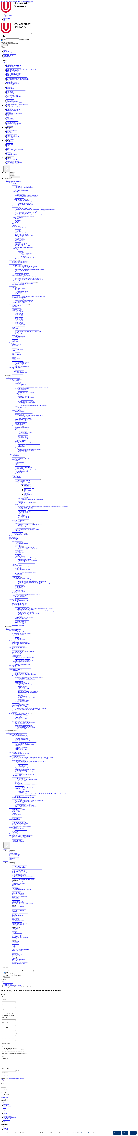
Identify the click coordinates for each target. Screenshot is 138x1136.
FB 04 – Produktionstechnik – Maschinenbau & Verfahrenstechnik (21, 69)
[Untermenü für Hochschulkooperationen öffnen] (21, 734)
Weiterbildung (9, 126)
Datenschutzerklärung (83, 1132)
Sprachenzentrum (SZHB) (12, 95)
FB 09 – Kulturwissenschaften (13, 75)
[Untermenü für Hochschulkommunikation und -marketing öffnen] (29, 304)
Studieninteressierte (7, 52)
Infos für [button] (5, 849)
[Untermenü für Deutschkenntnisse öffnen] (26, 431)
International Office (10, 91)
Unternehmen (6, 56)
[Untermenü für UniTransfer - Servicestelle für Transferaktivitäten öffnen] (32, 835)
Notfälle (8, 148)
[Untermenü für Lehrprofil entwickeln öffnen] (22, 541)
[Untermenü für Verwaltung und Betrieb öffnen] (23, 299)
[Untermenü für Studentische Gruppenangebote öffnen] (29, 607)
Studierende (6, 51)
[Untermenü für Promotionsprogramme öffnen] (23, 650)
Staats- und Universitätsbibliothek (14, 96)
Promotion (8, 131)
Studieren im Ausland (11, 122)
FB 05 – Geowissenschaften (12, 70)
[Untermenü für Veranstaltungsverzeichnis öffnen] (24, 457)
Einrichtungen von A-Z (11, 82)
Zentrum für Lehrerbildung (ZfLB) (14, 103)
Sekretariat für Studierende (12, 93)
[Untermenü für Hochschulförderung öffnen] (19, 756)
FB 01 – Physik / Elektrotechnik (13, 65)
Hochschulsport (9, 143)
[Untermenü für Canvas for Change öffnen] (24, 778)
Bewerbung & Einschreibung (13, 106)
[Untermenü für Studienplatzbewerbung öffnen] (23, 426)
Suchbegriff (3, 39)
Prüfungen (8, 112)
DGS (4, 1108)
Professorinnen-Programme (12, 161)
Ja (3, 1056)
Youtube (5, 1127)
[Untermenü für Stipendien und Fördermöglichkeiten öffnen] (35, 502)
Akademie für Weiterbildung (12, 83)
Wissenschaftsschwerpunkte (12, 163)
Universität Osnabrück (8, 1013)
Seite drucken (4, 1080)
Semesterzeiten (9, 114)
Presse (4, 58)
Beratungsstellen (10, 88)
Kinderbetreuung (10, 139)
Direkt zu (5, 62)
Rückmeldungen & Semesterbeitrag (14, 113)
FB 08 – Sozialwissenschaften (13, 74)
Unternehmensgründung (11, 134)
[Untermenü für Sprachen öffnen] (16, 348)
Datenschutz (6, 1104)
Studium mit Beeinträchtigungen (13, 123)
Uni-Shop (8, 152)
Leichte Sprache (7, 1106)
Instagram (5, 1128)
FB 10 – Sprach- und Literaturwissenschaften (16, 77)
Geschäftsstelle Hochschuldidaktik (16, 1078)
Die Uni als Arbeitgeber (11, 135)
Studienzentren (9, 97)
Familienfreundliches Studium (13, 109)
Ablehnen (125, 1132)
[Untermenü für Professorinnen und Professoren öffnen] (27, 265)
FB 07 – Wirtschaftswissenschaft (13, 73)
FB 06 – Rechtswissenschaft (12, 71)
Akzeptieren (133, 1132)
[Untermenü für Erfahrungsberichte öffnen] (29, 484)
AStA (7, 86)
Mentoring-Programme (11, 130)
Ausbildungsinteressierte (14, 855)
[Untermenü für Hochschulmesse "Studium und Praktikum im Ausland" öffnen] (40, 479)
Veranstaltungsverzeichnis (12, 124)
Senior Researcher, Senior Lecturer (14, 162)
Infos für (5, 50)
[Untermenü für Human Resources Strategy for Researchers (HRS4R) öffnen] (37, 282)
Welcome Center (10, 100)
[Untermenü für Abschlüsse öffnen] (20, 383)
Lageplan (8, 146)
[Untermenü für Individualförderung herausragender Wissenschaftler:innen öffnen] (41, 677)
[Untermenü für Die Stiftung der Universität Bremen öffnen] (29, 777)
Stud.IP (8, 117)
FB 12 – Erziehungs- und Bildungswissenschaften (17, 79)
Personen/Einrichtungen (7, 42)
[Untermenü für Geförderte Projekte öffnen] (24, 786)
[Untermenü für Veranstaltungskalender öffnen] (23, 361)
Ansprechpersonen (5, 1097)
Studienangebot (9, 118)
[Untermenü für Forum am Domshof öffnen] (19, 260)
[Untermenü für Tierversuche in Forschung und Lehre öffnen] (29, 721)
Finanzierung (9, 108)
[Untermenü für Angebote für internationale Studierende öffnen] (33, 523)
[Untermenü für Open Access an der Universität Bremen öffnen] (30, 633)
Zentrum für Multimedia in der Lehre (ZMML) (17, 104)
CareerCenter (9, 128)
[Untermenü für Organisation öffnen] (15, 286)
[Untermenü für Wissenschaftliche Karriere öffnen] (21, 264)
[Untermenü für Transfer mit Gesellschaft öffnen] (21, 808)
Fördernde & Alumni (8, 55)
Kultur (7, 145)
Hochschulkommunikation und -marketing (16, 90)
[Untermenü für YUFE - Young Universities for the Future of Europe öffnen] (36, 742)
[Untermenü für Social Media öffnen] (18, 335)
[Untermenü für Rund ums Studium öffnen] (18, 599)
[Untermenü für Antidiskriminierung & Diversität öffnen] (27, 199)
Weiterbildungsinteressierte (9, 54)
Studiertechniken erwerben (12, 121)
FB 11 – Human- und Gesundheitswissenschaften (17, 78)
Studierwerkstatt (10, 99)
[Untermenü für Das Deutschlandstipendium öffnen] (25, 760)
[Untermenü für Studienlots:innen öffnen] (23, 414)
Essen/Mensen (9, 141)
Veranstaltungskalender (11, 154)
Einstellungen (117, 1132)
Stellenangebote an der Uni (12, 136)
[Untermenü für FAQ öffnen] (17, 448)
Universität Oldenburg (8, 1015)
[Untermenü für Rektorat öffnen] (16, 287)
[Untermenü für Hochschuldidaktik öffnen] (21, 577)
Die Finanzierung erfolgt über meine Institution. (14, 1047)
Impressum (5, 1102)
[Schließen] (6, 628)
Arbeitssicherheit (10, 84)
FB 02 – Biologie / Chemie (12, 66)
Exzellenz (8, 158)
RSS (2, 1079)
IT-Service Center (10, 92)
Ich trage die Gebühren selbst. (10, 1048)
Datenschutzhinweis (5, 1075)
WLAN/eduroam (10, 156)
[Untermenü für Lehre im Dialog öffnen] (23, 546)
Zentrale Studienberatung (12, 101)
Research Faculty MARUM (12, 159)
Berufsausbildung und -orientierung (14, 137)
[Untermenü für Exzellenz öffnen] (17, 185)
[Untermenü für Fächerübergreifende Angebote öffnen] (26, 533)
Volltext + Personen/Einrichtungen (10, 43)
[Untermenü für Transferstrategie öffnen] (20, 207)
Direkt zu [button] (5, 861)
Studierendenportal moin (11, 115)
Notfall (5, 1105)
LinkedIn (5, 1129)
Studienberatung (10, 119)
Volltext (4, 40)
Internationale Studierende (12, 110)
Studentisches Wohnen (11, 150)
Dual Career (9, 132)
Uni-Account (9, 153)
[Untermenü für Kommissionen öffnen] (19, 703)
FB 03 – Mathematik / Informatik (13, 68)
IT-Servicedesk (9, 144)
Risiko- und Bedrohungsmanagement (14, 149)
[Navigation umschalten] (31, 33)
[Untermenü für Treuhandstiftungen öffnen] (21, 799)
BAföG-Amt (9, 87)
